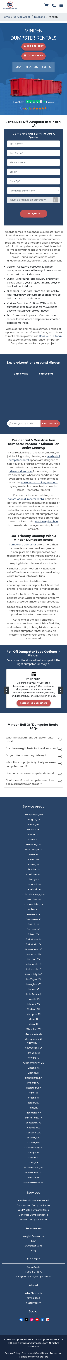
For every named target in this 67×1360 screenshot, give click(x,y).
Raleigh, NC (34, 1102)
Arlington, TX (33, 819)
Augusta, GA (33, 829)
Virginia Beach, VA (33, 1167)
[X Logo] (26, 1319)
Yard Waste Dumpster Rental (33, 1210)
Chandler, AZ (33, 869)
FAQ (33, 1240)
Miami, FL (33, 1024)
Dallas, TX (33, 909)
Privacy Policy (12, 1353)
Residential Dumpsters (33, 702)
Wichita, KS (33, 1177)
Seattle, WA (33, 1127)
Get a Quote (33, 1267)
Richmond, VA (33, 1112)
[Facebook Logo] (21, 1319)
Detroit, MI (33, 924)
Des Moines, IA (33, 919)
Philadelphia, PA (33, 1077)
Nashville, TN (33, 1042)
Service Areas (22, 17)
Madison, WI (33, 1009)
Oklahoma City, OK (33, 1062)
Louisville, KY (33, 999)
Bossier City (21, 373)
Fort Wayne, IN (33, 939)
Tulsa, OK (33, 1162)
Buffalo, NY (33, 864)
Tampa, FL (33, 1152)
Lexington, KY (33, 984)
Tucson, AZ (33, 1157)
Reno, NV (33, 1107)
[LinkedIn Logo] (42, 1319)
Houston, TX (33, 959)
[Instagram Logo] (32, 1319)
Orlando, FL (33, 1072)
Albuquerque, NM (33, 814)
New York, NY (33, 1052)
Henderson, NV (33, 954)
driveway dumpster (20, 471)
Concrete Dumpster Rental (33, 1214)
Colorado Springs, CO (33, 894)
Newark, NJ (33, 1057)
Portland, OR (33, 1097)
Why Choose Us (33, 1293)
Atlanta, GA (33, 824)
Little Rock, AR (33, 994)
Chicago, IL (33, 879)
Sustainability (33, 1302)
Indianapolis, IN (33, 964)
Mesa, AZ (33, 1019)
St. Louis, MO (33, 1137)
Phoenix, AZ (33, 1082)
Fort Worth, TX (33, 944)
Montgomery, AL (33, 1039)
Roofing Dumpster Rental (33, 1219)
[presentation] (6, 690)
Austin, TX (33, 839)
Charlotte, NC (33, 874)
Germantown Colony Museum (39, 482)
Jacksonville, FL (34, 969)
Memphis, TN (34, 1014)
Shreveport (46, 373)
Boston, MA (33, 859)
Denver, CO (33, 914)
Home (6, 17)
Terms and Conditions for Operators (40, 1354)
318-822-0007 (35, 46)
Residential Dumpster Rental (33, 1200)
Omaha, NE (34, 1067)
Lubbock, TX (33, 1004)
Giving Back (33, 1298)
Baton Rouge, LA (33, 849)
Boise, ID (33, 854)
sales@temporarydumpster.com (33, 1276)
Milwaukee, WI (33, 1029)
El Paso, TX (33, 934)
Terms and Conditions (35, 1353)
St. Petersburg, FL (33, 1147)
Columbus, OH (33, 899)
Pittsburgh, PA (33, 1087)
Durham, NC (33, 929)
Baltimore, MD (33, 844)
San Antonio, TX (33, 1117)
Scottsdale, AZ (33, 1122)
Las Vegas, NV (33, 979)
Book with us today (50, 336)
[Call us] (53, 5)
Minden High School (46, 521)
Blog (33, 1250)
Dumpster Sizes (33, 1245)
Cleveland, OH (33, 889)
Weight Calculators (33, 1236)
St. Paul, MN (33, 1142)
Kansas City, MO (33, 974)
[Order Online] (46, 5)
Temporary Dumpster (22, 544)
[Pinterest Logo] (48, 1319)
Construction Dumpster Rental (33, 1205)
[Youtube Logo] (37, 1319)
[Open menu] (61, 5)
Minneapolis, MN (33, 1034)
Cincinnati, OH (33, 884)
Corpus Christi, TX (33, 904)
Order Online (35, 55)
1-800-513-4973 (33, 1271)
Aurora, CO (33, 834)
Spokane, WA (33, 1132)
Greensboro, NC (33, 949)
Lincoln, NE (33, 989)
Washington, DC (33, 1172)
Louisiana (39, 17)
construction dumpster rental (26, 499)
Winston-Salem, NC (33, 1182)
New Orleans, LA (33, 1047)
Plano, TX (33, 1092)
